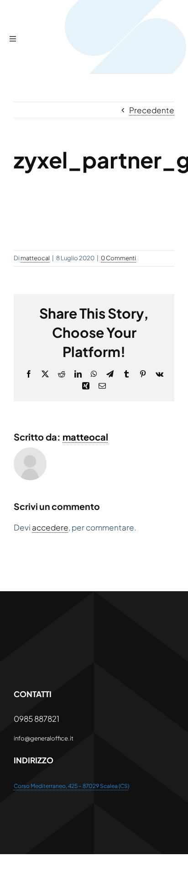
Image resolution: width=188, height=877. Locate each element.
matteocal (35, 258)
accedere (50, 527)
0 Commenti (118, 258)
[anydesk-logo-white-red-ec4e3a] (82, 631)
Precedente (151, 110)
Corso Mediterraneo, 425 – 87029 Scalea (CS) (71, 785)
